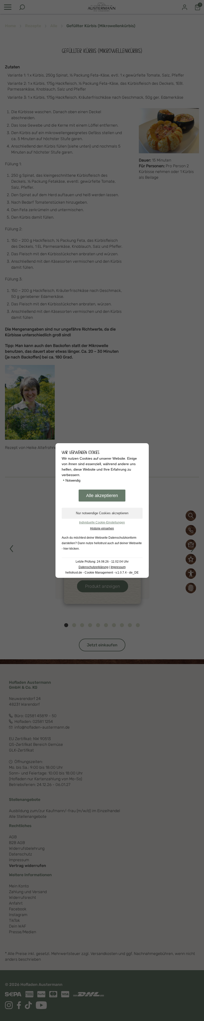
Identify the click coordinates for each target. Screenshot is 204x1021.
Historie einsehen (102, 528)
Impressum (118, 567)
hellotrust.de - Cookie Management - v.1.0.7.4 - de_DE (102, 572)
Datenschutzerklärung (93, 567)
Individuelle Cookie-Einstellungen (102, 522)
